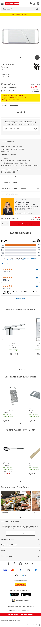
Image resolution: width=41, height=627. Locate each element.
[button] (20, 128)
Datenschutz (30, 606)
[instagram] (20, 563)
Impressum (18, 606)
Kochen (5, 513)
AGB (24, 606)
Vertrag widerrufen (32, 625)
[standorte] (31, 3)
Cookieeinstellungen (14, 610)
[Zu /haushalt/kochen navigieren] (16, 501)
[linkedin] (32, 563)
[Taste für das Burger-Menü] (2, 3)
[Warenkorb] (38, 3)
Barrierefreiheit (26, 610)
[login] (34, 3)
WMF (2, 70)
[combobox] (5, 223)
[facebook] (8, 563)
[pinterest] (14, 563)
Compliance (10, 606)
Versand (36, 91)
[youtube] (26, 563)
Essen (35, 513)
